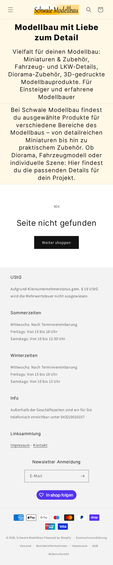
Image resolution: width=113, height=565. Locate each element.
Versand (25, 546)
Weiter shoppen (56, 242)
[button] (10, 10)
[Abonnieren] (83, 476)
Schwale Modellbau (30, 537)
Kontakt (40, 445)
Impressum (20, 445)
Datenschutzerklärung (91, 537)
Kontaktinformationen (51, 546)
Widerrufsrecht (59, 554)
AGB (95, 546)
